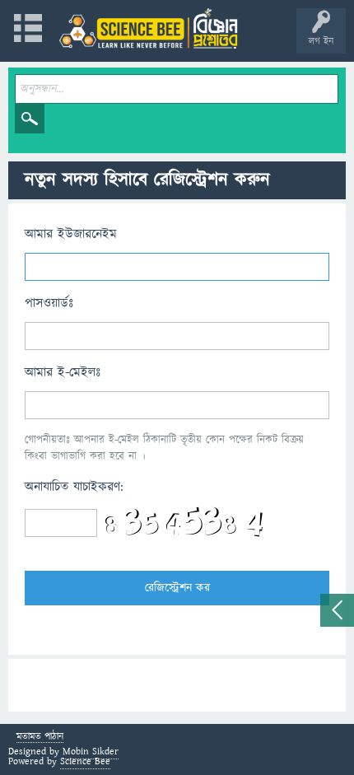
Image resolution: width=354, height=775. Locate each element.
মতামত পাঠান (39, 737)
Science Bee (85, 761)
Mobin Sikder (91, 752)
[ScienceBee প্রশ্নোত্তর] (148, 28)
